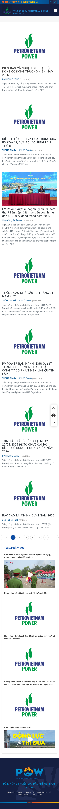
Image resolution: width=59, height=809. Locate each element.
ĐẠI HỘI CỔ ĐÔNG (10, 79)
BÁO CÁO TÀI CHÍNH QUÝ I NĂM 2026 (28, 515)
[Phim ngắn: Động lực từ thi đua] (29, 738)
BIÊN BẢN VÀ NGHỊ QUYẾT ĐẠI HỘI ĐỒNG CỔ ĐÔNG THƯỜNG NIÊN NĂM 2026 (28, 71)
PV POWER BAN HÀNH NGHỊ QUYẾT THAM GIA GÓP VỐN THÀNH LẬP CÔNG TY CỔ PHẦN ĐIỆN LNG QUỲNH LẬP (28, 369)
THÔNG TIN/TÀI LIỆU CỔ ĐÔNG (17, 150)
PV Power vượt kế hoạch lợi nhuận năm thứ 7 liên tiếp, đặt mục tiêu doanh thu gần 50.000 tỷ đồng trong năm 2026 (28, 212)
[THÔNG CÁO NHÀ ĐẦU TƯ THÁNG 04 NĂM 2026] (29, 270)
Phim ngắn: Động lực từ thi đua (18, 727)
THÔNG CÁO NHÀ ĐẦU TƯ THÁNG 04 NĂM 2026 (27, 294)
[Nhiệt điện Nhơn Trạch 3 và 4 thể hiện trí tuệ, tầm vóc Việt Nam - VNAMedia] (29, 659)
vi (51, 2)
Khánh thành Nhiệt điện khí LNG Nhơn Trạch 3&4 (25, 593)
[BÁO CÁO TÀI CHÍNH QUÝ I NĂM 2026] (29, 493)
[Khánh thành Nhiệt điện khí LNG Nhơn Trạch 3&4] (29, 613)
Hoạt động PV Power (12, 220)
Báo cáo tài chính (10, 520)
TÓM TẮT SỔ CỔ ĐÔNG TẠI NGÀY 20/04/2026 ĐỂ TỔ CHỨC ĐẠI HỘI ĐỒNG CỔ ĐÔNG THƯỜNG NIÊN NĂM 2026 (28, 446)
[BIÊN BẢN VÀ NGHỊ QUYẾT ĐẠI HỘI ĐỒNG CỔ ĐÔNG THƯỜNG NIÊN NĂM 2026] (29, 45)
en (55, 2)
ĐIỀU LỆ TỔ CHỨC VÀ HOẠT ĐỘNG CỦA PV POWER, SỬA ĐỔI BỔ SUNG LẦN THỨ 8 (29, 142)
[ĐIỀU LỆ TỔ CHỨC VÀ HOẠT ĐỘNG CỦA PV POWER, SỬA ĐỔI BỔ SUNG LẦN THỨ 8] (29, 116)
